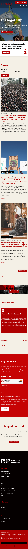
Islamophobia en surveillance (14, 240)
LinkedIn (3, 507)
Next (24, 340)
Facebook (3, 509)
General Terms (4, 485)
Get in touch (14, 291)
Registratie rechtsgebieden (8, 488)
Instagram (3, 504)
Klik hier (6, 52)
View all (4, 76)
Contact (3, 521)
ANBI (2, 496)
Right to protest (9, 113)
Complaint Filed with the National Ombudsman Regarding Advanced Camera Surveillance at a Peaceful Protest (13, 118)
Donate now (14, 442)
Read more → (3, 135)
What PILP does (7, 32)
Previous (4, 340)
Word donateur (21, 2)
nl (23, 5)
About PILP (3, 483)
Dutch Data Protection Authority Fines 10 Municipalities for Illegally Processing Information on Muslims (14, 245)
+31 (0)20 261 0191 (5, 518)
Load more (22, 271)
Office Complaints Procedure (8, 490)
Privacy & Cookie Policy (7, 493)
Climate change (9, 176)
